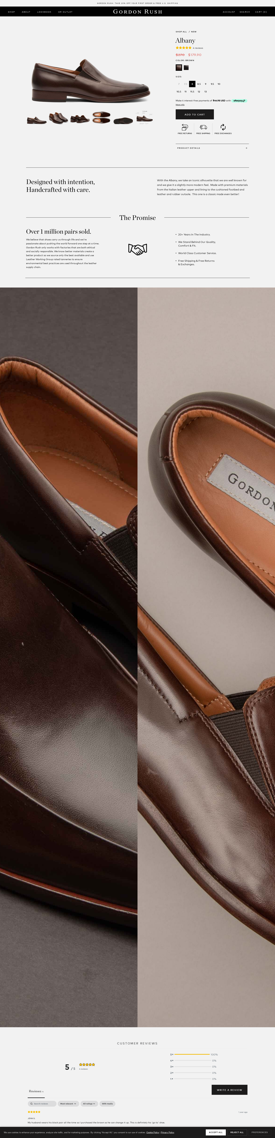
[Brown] (179, 67)
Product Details (188, 148)
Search (245, 11)
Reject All (237, 1132)
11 (186, 91)
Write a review (229, 1089)
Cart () (261, 11)
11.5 (192, 91)
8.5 (199, 83)
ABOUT (26, 11)
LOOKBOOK (44, 11)
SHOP (11, 11)
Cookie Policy (152, 1132)
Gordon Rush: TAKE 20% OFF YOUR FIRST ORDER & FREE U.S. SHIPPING (137, 3)
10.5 (179, 91)
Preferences (260, 1132)
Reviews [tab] (36, 1091)
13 (205, 91)
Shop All (181, 31)
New (194, 31)
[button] (193, 1054)
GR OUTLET (65, 11)
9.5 (212, 83)
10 (219, 83)
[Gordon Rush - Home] (137, 11)
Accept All (216, 1132)
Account (229, 11)
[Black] (186, 67)
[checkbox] (107, 1104)
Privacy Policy (167, 1132)
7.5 (185, 83)
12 (199, 91)
